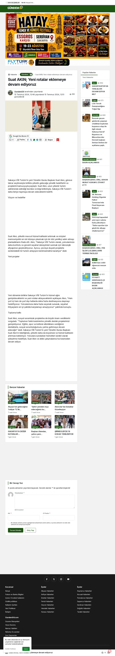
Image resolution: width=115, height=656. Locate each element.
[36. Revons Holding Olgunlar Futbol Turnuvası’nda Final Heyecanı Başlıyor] (95, 199)
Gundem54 (19, 91)
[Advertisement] (41, 161)
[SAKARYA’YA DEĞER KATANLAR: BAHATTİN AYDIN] (18, 426)
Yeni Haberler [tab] (88, 77)
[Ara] (10, 18)
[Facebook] (46, 579)
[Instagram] (61, 579)
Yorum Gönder (15, 530)
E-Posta (46, 513)
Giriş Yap (30, 530)
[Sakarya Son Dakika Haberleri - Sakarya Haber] (15, 7)
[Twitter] (54, 579)
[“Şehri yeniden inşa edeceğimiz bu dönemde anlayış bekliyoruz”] (41, 401)
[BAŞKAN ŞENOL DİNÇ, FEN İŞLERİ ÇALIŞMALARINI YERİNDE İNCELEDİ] (95, 245)
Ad (9, 513)
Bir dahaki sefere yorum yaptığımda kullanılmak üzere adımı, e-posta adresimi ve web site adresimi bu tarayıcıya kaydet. (40, 523)
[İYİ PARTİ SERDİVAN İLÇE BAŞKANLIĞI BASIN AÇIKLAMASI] (95, 280)
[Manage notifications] (110, 651)
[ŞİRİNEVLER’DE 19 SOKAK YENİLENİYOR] (65, 426)
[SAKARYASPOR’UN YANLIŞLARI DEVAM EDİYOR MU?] (95, 88)
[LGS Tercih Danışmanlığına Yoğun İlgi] (95, 104)
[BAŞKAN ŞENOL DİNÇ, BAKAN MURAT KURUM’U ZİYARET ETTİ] (95, 177)
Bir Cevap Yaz (16, 483)
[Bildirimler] (15, 18)
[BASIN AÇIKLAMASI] (95, 157)
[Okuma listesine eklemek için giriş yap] (58, 140)
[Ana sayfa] (9, 13)
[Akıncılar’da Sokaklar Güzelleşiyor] (65, 401)
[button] (31, 74)
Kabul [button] (26, 649)
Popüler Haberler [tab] (89, 72)
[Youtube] (68, 579)
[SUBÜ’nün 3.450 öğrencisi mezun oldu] (95, 264)
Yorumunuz (19, 493)
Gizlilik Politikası (10, 649)
